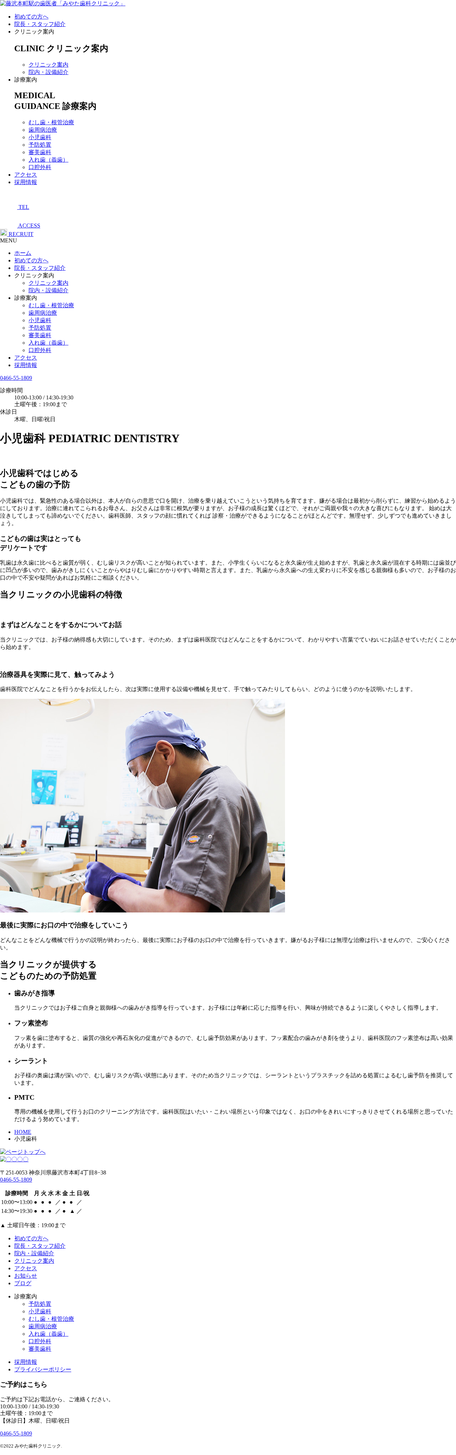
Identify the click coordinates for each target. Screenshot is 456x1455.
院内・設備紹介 (48, 72)
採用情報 (25, 182)
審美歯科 (39, 152)
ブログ (22, 1283)
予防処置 (39, 145)
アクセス (25, 175)
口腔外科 (39, 167)
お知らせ (25, 1276)
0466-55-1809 (16, 378)
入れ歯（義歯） (48, 160)
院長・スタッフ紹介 (40, 24)
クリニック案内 (48, 65)
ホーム (22, 253)
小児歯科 (39, 137)
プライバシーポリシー (42, 1369)
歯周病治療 (42, 130)
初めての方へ (31, 17)
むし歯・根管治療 (51, 122)
